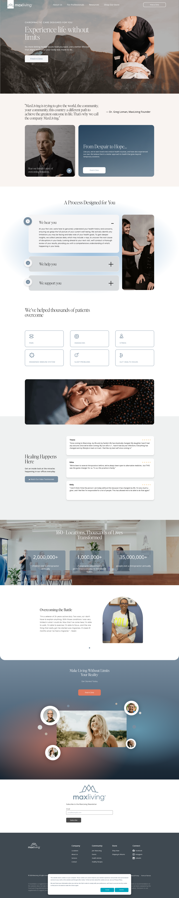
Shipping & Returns (118, 854)
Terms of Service (146, 876)
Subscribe (73, 820)
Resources (94, 4)
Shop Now (115, 851)
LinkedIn (138, 858)
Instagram (138, 854)
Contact (74, 862)
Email (68, 809)
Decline (121, 890)
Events (94, 854)
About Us (57, 4)
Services (74, 858)
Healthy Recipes (97, 862)
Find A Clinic (36, 58)
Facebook (138, 851)
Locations (75, 851)
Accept (107, 890)
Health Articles (97, 858)
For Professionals (75, 4)
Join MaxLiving (97, 851)
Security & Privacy (134, 876)
